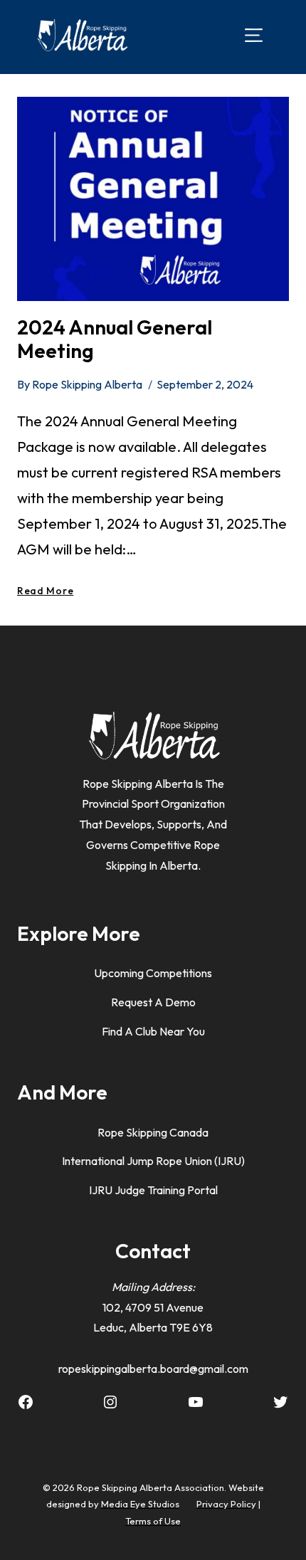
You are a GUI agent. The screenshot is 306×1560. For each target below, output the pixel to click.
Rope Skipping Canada (153, 1132)
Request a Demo (153, 1002)
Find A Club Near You (153, 1031)
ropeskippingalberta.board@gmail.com (153, 1368)
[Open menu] (253, 34)
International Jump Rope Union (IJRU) (153, 1161)
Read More (45, 590)
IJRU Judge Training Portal (153, 1190)
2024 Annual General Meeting (114, 339)
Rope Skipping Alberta (87, 384)
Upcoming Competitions (153, 973)
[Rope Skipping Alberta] (82, 35)
